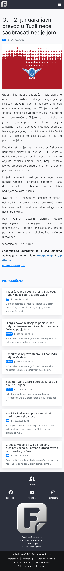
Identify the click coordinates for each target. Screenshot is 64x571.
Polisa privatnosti (26, 566)
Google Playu (45, 255)
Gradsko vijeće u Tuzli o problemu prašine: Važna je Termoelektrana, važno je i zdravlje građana (32, 448)
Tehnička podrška (21, 562)
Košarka (9, 333)
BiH (4, 40)
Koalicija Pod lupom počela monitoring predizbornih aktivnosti (30, 415)
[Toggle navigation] (59, 4)
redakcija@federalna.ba (32, 547)
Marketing (28, 559)
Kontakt (42, 566)
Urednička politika (47, 559)
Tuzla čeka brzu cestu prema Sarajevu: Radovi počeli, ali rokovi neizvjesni (31, 293)
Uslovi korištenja (43, 562)
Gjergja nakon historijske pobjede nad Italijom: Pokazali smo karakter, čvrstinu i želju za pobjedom (32, 326)
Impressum (13, 559)
